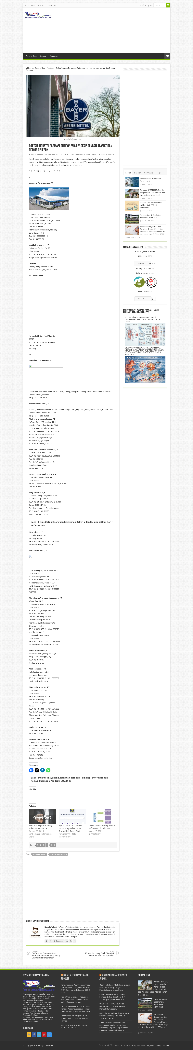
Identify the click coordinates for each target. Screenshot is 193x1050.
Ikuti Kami (28, 1028)
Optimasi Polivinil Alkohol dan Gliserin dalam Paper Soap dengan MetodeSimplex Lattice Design (114, 987)
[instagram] (151, 5)
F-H (39, 171)
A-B (30, 171)
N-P (53, 171)
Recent (128, 173)
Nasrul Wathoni (37, 154)
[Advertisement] (116, 30)
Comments (148, 173)
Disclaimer (141, 1045)
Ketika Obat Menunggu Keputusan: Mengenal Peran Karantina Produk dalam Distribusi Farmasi (75, 999)
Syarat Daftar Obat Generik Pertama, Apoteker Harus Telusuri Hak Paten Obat (70, 828)
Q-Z (58, 171)
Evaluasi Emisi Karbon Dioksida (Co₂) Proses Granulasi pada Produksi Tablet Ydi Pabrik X (114, 1015)
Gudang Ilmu (40, 68)
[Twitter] (145, 5)
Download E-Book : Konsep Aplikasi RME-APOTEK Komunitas (151, 205)
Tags (159, 173)
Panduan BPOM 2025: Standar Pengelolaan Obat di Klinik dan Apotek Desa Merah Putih (152, 192)
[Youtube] (148, 5)
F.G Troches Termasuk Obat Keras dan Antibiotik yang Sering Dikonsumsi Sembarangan (46, 954)
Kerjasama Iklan (153, 1045)
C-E (35, 171)
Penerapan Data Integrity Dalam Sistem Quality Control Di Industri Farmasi (74, 1018)
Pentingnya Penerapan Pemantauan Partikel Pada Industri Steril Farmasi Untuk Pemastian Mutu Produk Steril (75, 1008)
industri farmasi (39, 854)
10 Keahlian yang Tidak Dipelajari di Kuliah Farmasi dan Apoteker (99, 953)
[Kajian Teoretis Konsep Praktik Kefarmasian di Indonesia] (102, 816)
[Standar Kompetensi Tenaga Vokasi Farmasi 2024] (42, 816)
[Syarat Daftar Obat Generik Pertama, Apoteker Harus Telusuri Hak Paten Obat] (72, 816)
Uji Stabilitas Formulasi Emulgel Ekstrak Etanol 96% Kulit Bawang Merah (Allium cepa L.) (112, 1006)
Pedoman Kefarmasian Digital (85, 154)
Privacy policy (129, 1045)
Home (30, 68)
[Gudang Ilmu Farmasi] (38, 14)
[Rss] (140, 5)
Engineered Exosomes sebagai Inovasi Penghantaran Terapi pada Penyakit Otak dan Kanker (143, 319)
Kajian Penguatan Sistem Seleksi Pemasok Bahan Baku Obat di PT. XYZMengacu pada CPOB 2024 (112, 996)
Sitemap (41, 5)
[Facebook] (143, 5)
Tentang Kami (29, 5)
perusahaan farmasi (58, 854)
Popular (137, 173)
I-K (44, 171)
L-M (48, 171)
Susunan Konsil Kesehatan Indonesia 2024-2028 (160, 1003)
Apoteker (50, 68)
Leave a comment (107, 154)
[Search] (168, 5)
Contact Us (51, 5)
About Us (118, 1045)
